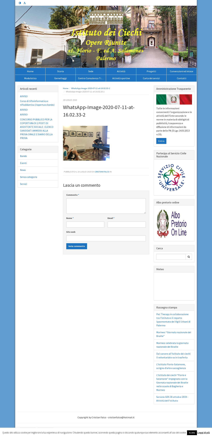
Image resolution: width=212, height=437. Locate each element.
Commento (72, 194)
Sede (90, 71)
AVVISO (24, 96)
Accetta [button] (192, 432)
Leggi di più (203, 432)
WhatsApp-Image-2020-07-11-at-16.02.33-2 (90, 88)
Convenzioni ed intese (181, 71)
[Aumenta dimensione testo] (24, 3)
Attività (121, 71)
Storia (60, 71)
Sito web (70, 232)
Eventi (23, 163)
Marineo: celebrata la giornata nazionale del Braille (172, 344)
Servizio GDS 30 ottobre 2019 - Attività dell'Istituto (172, 398)
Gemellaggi (60, 78)
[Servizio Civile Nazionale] (171, 177)
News (23, 169)
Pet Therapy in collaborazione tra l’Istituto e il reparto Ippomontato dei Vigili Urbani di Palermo (173, 320)
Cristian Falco (102, 171)
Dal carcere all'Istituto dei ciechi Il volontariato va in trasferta (173, 355)
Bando (23, 156)
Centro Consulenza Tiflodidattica (92, 78)
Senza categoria (28, 176)
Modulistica (30, 78)
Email (111, 218)
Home (30, 71)
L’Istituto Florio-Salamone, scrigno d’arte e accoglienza (171, 366)
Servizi (23, 183)
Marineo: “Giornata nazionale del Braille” (173, 334)
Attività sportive (121, 78)
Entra (161, 141)
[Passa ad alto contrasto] (20, 3)
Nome (70, 218)
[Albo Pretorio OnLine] (171, 223)
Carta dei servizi (151, 78)
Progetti (151, 71)
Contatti (181, 78)
